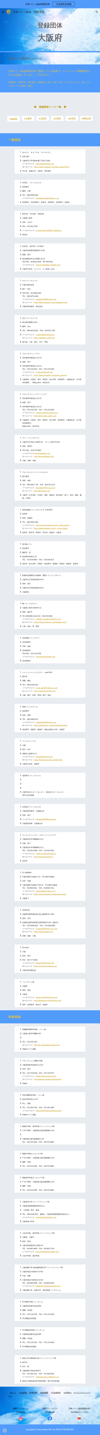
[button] (3, 11)
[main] (50, 30)
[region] (50, 4)
